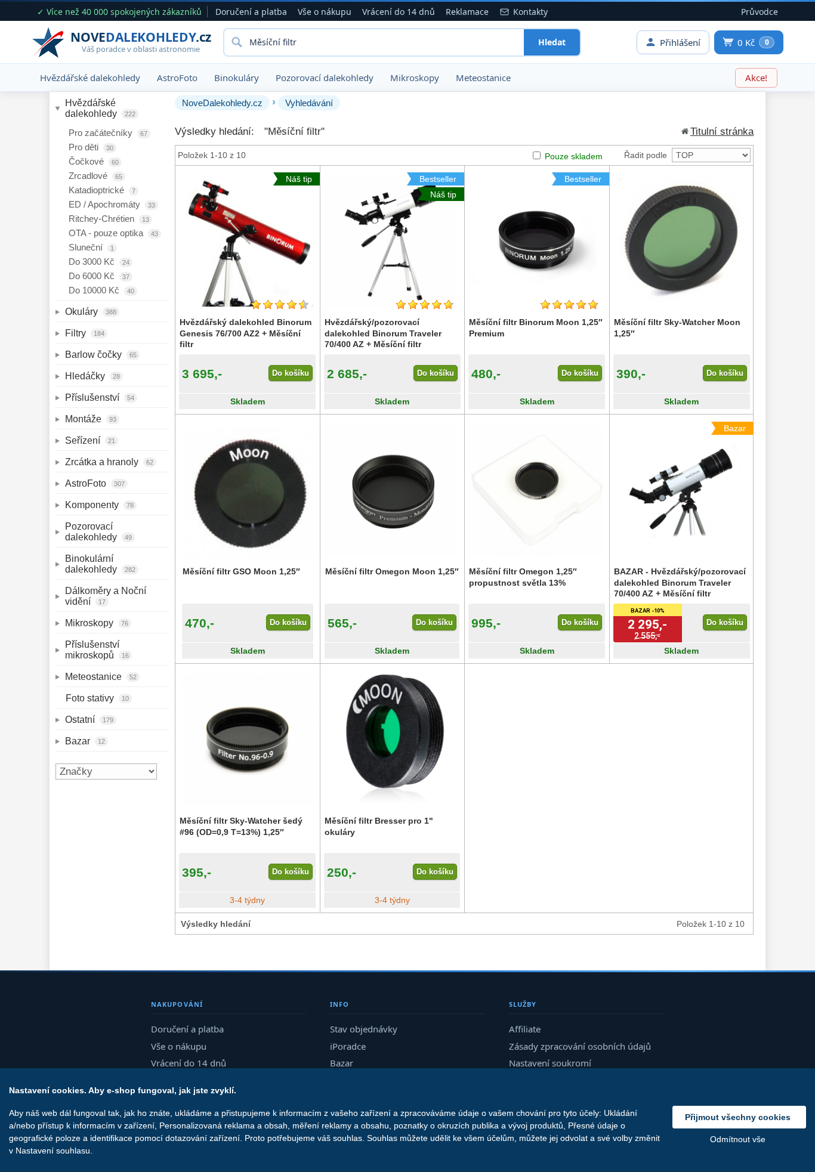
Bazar (85, 741)
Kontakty (530, 11)
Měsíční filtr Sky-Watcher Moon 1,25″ (677, 327)
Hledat (552, 42)
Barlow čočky (101, 355)
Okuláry (90, 312)
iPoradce (348, 1046)
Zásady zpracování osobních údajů (580, 1046)
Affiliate (525, 1029)
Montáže (90, 419)
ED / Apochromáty (112, 204)
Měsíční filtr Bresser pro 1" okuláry (379, 826)
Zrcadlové (95, 176)
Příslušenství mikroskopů (97, 649)
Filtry (84, 333)
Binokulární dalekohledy (100, 563)
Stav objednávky (363, 1029)
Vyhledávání (309, 103)
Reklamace (467, 11)
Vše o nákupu (324, 11)
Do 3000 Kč (99, 261)
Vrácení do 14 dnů (398, 11)
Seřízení (90, 440)
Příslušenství (99, 397)
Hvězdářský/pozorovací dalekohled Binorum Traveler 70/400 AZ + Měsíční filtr (383, 332)
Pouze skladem (574, 156)
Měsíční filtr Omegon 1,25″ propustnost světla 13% (523, 577)
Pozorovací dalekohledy (324, 78)
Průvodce (759, 11)
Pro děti (91, 147)
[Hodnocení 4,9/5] (569, 304)
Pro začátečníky (108, 133)
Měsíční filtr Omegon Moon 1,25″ (392, 571)
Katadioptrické (102, 190)
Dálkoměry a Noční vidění (107, 596)
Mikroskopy (414, 78)
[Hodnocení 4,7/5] (425, 304)
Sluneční (91, 247)
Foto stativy (97, 698)
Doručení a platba (251, 11)
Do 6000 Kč (99, 276)
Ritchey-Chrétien (109, 219)
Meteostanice (483, 78)
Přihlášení (680, 42)
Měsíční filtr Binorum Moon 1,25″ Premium (536, 327)
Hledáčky (92, 376)
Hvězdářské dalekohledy (90, 78)
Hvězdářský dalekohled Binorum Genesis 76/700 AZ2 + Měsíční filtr (245, 332)
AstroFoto (177, 78)
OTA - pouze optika (113, 233)
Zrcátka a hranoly (109, 462)
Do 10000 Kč (101, 290)
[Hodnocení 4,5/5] (280, 304)
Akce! (756, 78)
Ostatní (89, 720)
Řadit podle (645, 155)
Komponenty (99, 505)
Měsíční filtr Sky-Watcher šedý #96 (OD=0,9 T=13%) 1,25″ (241, 826)
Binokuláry (236, 78)
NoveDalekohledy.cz (222, 103)
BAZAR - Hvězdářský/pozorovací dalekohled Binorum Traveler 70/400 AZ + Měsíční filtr (680, 582)
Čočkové (94, 161)
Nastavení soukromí (550, 1063)
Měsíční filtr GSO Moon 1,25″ (241, 571)
